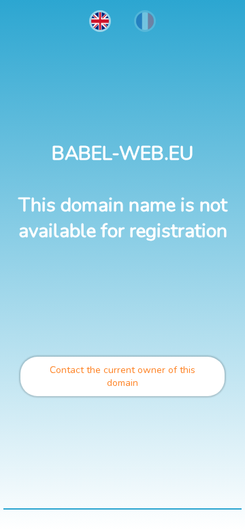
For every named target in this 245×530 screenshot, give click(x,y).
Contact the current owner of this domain (122, 376)
